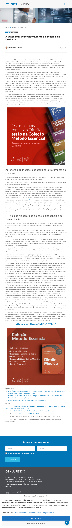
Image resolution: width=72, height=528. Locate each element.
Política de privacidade (46, 513)
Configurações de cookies (36, 523)
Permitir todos (36, 518)
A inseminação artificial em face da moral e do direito (27, 400)
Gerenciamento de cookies (24, 513)
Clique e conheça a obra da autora (36, 324)
